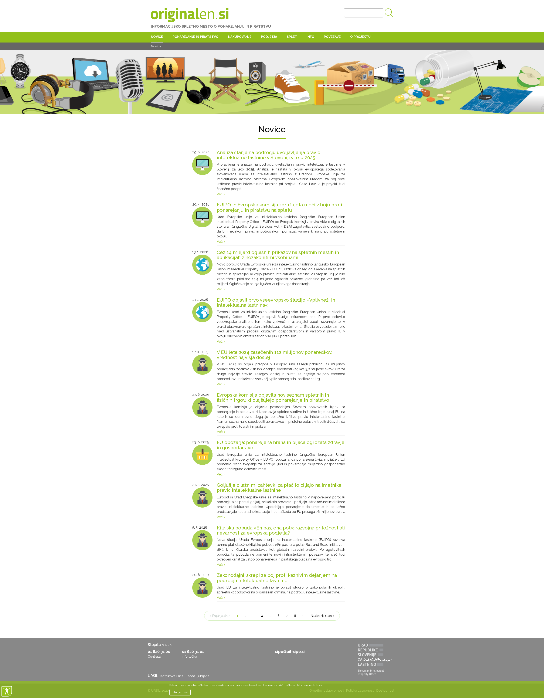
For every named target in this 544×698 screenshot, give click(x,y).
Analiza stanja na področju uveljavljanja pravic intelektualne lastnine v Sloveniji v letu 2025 (268, 155)
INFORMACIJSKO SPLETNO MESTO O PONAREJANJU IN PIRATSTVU (211, 26)
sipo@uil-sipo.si (290, 651)
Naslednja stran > (322, 615)
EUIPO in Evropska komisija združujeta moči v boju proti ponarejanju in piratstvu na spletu (279, 207)
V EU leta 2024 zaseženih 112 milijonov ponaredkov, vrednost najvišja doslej (274, 354)
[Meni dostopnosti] (6, 691)
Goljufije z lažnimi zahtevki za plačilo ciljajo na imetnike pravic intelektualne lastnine (279, 487)
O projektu (360, 37)
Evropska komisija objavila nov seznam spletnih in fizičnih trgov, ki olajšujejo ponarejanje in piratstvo (273, 397)
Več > (221, 194)
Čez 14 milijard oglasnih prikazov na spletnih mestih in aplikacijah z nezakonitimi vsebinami (278, 255)
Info (310, 37)
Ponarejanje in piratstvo (195, 37)
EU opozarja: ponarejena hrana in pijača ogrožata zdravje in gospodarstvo (280, 445)
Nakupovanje (239, 37)
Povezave (332, 37)
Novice (157, 37)
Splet (292, 37)
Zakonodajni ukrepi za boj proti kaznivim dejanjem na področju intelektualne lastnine (277, 577)
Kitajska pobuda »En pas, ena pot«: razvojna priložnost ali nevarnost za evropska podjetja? (281, 530)
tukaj (319, 685)
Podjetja (269, 37)
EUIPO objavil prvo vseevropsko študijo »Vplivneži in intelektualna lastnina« (276, 302)
